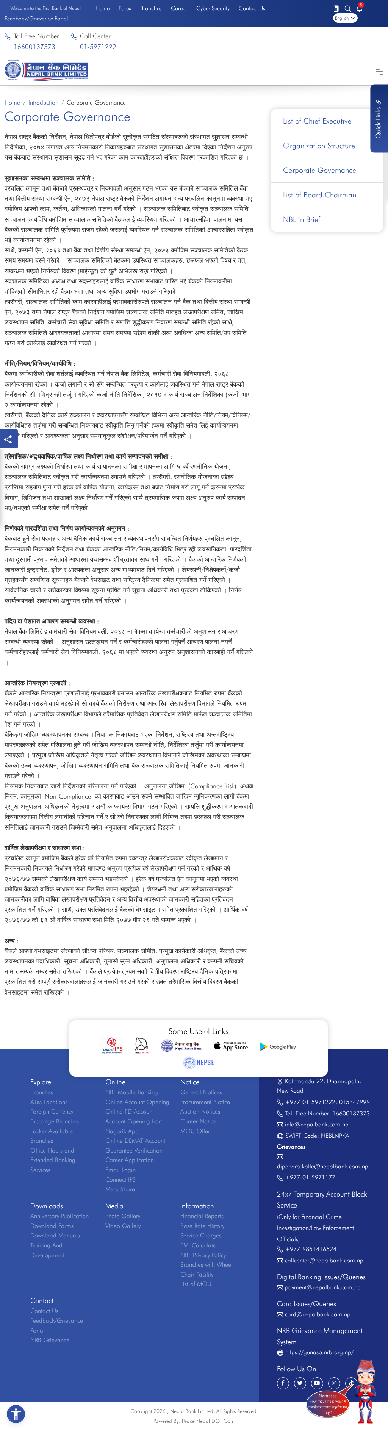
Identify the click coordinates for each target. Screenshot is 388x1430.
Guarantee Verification (134, 1150)
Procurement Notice (205, 1102)
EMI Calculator (199, 1245)
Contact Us (252, 8)
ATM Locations (48, 1102)
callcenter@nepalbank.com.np (324, 1260)
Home (102, 8)
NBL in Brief (301, 219)
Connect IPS (120, 1179)
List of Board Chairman (319, 194)
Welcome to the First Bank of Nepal (45, 8)
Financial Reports (202, 1216)
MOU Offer (195, 1131)
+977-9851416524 (310, 1249)
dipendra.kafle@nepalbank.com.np (322, 1166)
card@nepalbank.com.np (317, 1314)
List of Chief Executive (317, 120)
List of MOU (195, 1283)
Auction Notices (200, 1111)
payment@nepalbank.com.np (323, 1287)
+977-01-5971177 (310, 1177)
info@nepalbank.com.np (317, 1124)
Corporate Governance (319, 170)
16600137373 (34, 46)
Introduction (43, 102)
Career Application (129, 1160)
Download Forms (52, 1226)
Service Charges (200, 1235)
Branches (151, 8)
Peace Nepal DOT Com (208, 1421)
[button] (16, 1414)
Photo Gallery (122, 1216)
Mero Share (120, 1189)
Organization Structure (319, 145)
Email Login (120, 1169)
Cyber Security (213, 8)
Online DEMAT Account (135, 1140)
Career (179, 8)
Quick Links (378, 122)
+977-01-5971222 (310, 1102)
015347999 (354, 1102)
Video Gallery (123, 1226)
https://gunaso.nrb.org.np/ (319, 1352)
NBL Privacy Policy (203, 1255)
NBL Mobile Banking (131, 1092)
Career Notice (198, 1121)
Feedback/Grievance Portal (36, 18)
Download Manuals (55, 1235)
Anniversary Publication (59, 1216)
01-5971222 (98, 46)
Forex (125, 8)
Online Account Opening (137, 1102)
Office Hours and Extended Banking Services (52, 1160)
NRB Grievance (49, 1340)
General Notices (201, 1092)
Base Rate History (202, 1226)
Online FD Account (129, 1111)
